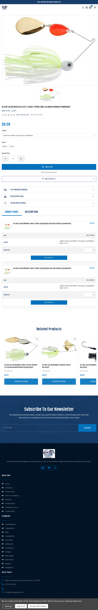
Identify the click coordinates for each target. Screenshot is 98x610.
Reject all (21, 606)
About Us (8, 500)
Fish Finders (9, 560)
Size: (5, 142)
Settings (8, 606)
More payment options (49, 172)
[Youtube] (49, 467)
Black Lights (9, 556)
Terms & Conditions (12, 496)
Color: (5, 131)
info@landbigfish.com (14, 592)
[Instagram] (55, 467)
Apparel (8, 564)
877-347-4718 (10, 584)
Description (31, 212)
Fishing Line (9, 544)
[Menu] (95, 7)
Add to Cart (50, 258)
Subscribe (87, 427)
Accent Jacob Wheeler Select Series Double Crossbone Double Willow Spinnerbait (20, 366)
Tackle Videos (10, 503)
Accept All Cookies (38, 606)
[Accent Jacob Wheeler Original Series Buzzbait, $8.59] (59, 349)
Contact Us (9, 488)
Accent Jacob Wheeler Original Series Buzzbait (56, 366)
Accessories (9, 548)
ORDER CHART (12, 212)
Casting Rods (9, 528)
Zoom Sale (9, 540)
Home (7, 484)
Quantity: (6, 153)
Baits (7, 532)
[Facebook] (43, 467)
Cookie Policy (10, 511)
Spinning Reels (10, 524)
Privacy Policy (10, 492)
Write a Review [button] (37, 114)
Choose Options (21, 381)
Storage (8, 552)
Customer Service (11, 507)
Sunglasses (9, 568)
